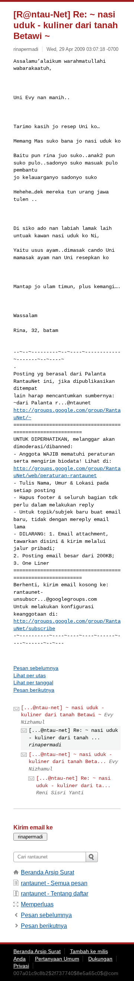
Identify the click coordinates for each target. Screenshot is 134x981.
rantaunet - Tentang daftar (54, 893)
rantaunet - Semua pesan (54, 883)
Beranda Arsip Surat (47, 872)
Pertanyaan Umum (57, 959)
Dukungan (100, 959)
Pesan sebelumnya (35, 668)
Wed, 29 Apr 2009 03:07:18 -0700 (82, 49)
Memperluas (37, 904)
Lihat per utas (29, 675)
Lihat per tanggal (33, 682)
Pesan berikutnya (33, 690)
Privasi (21, 966)
